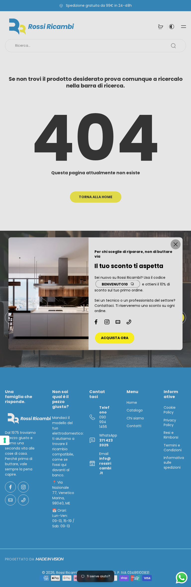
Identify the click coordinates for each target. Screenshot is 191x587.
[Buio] (171, 27)
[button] (183, 27)
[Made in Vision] (49, 559)
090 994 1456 (103, 421)
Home (132, 402)
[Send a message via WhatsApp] (182, 578)
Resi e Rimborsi (171, 435)
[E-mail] (10, 500)
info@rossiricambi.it (105, 465)
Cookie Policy (170, 410)
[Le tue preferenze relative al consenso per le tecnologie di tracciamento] (4, 440)
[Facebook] (10, 487)
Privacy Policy (170, 422)
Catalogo (135, 410)
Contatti (134, 426)
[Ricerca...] (173, 45)
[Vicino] (176, 244)
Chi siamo (135, 418)
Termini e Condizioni (173, 447)
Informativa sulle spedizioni (174, 462)
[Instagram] (23, 487)
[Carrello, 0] (160, 27)
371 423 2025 (106, 442)
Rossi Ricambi (68, 572)
